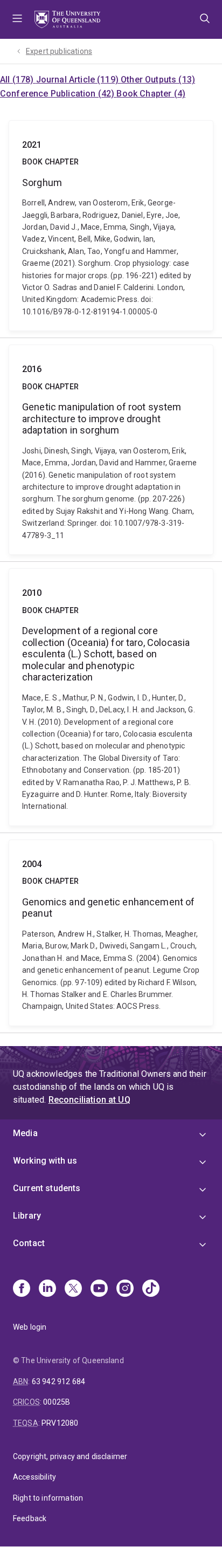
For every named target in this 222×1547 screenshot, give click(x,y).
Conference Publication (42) (58, 93)
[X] (73, 1289)
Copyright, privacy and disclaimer (70, 1456)
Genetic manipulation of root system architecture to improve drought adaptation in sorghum (111, 449)
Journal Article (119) (78, 79)
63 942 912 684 (58, 1381)
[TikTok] (150, 1289)
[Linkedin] (47, 1289)
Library (27, 1216)
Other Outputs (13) (158, 79)
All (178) (18, 79)
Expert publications (59, 51)
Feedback (29, 1518)
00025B (56, 1402)
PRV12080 (59, 1423)
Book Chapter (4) (150, 93)
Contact (29, 1243)
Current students (47, 1188)
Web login (29, 1327)
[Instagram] (125, 1289)
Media (25, 1133)
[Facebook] (21, 1289)
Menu (17, 19)
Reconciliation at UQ (89, 1100)
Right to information (48, 1498)
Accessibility (34, 1477)
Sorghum (111, 226)
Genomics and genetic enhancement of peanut (111, 933)
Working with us (45, 1161)
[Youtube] (99, 1289)
